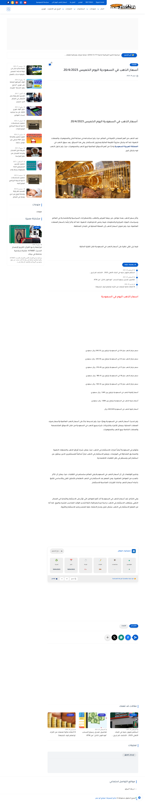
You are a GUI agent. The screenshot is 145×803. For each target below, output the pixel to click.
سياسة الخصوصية (42, 2)
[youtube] (25, 2)
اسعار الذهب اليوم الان (59, 2)
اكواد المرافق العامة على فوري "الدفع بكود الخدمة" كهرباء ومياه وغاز (17, 85)
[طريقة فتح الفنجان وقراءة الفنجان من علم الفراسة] (34, 152)
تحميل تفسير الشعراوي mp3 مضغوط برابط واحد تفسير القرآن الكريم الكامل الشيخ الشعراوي (17, 167)
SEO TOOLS (89, 2)
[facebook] (20, 2)
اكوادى (80, 2)
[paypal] (8, 2)
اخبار (102, 9)
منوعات (93, 9)
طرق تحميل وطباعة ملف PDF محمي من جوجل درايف (17, 140)
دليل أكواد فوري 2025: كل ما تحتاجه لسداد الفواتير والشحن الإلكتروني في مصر (17, 113)
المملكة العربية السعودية (126, 147)
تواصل (53, 578)
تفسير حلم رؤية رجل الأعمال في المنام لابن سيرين (17, 99)
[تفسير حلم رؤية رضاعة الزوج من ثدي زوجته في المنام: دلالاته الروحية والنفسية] (34, 193)
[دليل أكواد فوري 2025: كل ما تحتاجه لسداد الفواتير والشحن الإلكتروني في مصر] (34, 111)
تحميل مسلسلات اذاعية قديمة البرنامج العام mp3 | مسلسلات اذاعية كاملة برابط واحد (17, 126)
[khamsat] (12, 2)
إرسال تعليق (129, 755)
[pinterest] (16, 2)
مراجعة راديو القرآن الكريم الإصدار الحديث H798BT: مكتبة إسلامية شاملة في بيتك (27, 250)
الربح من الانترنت (54, 9)
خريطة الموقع (130, 789)
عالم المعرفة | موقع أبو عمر (105, 798)
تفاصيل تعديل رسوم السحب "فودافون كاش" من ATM (114, 280)
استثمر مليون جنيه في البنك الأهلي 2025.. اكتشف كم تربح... (112, 273)
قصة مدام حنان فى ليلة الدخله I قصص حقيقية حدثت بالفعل (17, 71)
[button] (128, 637)
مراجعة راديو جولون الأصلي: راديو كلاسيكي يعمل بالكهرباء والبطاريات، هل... (91, 55)
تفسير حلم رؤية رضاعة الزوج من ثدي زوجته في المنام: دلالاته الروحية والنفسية (17, 194)
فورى (43, 9)
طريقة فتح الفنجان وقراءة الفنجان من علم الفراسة (17, 153)
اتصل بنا (72, 2)
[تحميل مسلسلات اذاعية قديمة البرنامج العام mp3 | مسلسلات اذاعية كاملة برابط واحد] (34, 124)
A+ (66, 579)
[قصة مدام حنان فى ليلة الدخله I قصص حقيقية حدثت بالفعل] (34, 70)
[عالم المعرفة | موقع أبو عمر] (123, 6)
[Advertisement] (72, 34)
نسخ (72, 579)
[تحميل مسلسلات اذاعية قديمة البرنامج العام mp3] (34, 179)
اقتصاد (134, 64)
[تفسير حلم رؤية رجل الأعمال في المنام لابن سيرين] (34, 97)
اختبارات (68, 9)
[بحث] (8, 9)
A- (61, 579)
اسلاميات (81, 9)
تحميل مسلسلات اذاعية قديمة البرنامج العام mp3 (17, 181)
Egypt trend (100, 2)
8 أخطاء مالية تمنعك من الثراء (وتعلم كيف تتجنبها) (115, 287)
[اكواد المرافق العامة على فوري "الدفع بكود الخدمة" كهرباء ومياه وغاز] (34, 84)
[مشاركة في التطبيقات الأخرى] (107, 637)
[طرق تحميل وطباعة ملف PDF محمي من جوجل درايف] (34, 138)
